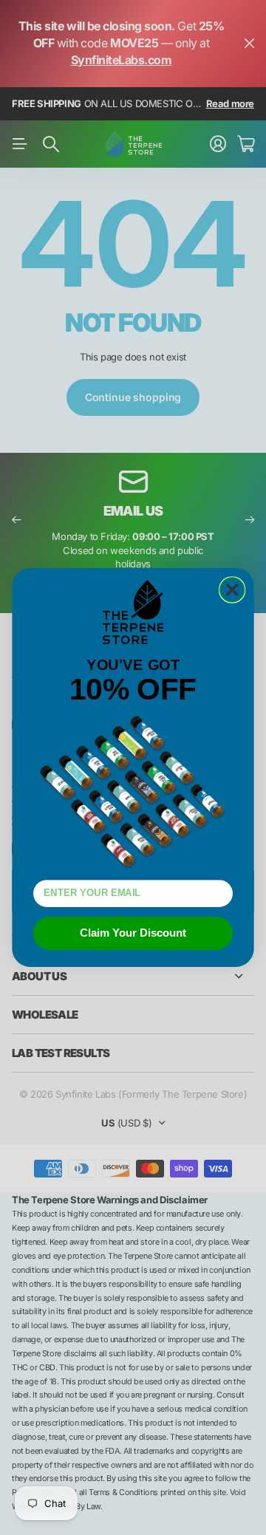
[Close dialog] (232, 590)
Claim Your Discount (133, 933)
